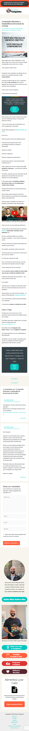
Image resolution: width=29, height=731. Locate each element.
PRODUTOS (14, 722)
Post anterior (14, 378)
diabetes (4, 230)
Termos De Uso (14, 727)
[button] (14, 3)
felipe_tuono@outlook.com (8, 324)
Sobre (14, 724)
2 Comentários (5, 28)
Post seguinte (14, 382)
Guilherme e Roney (9, 400)
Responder (23, 418)
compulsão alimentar (20, 295)
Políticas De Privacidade (14, 726)
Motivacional (5, 30)
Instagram (14, 716)
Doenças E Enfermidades (16, 28)
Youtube (14, 718)
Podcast (14, 720)
